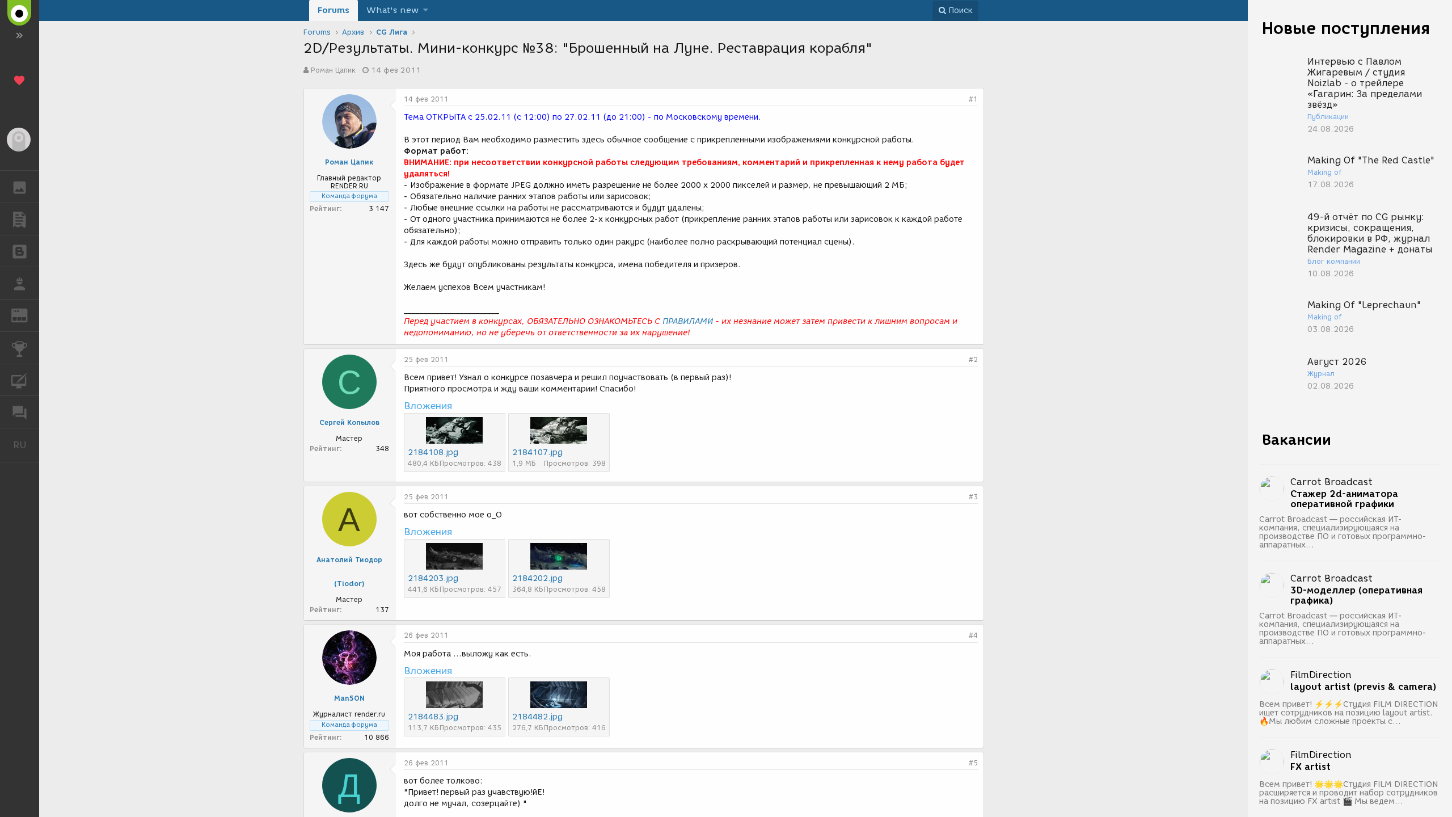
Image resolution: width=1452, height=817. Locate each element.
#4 (973, 635)
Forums (333, 10)
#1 (973, 99)
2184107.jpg (537, 452)
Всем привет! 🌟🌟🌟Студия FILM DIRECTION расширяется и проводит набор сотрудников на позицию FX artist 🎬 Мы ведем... (1348, 793)
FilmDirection (1321, 674)
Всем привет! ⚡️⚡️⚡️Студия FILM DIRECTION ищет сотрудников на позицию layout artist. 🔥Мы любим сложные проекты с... (1348, 713)
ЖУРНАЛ (26, 314)
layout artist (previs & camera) (1363, 687)
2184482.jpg (537, 717)
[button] (425, 10)
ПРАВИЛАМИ (687, 321)
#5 (973, 763)
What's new (392, 10)
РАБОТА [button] (19, 283)
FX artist (1310, 767)
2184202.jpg (537, 578)
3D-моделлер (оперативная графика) (1356, 596)
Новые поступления (1346, 28)
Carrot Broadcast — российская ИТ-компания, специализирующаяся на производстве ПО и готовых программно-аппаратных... (1342, 532)
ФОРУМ (19, 412)
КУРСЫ (19, 380)
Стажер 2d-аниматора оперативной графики (1344, 499)
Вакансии (1296, 439)
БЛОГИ (19, 251)
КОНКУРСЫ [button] (19, 348)
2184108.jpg (433, 452)
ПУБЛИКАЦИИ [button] (19, 219)
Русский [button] (26, 444)
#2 (973, 359)
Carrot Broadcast (1331, 482)
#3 (973, 496)
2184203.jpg (433, 578)
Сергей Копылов (349, 422)
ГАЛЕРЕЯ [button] (19, 187)
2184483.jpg (433, 717)
